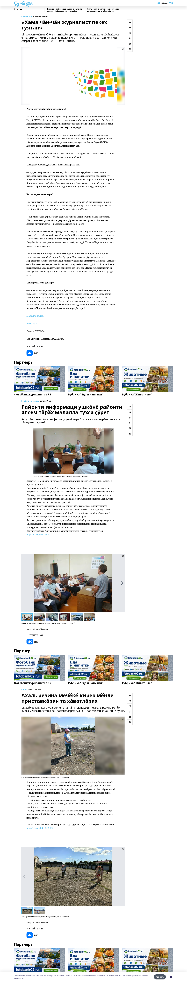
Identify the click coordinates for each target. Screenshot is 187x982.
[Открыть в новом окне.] (32, 353)
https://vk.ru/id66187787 (38, 534)
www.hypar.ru (33, 323)
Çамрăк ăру (26, 16)
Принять (160, 977)
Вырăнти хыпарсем (30, 401)
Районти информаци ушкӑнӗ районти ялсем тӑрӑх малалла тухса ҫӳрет (64, 10)
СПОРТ (24, 689)
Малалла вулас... (35, 315)
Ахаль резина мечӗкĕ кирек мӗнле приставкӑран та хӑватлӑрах (103, 10)
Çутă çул (23, 3)
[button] (122, 583)
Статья (18, 9)
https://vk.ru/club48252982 (39, 827)
